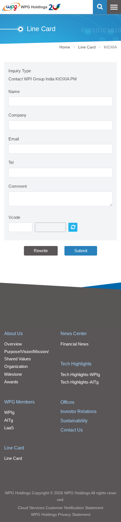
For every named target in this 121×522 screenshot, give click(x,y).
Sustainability (74, 420)
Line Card (87, 47)
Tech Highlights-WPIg (80, 374)
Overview (13, 344)
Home (64, 47)
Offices (67, 402)
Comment (17, 186)
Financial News (74, 344)
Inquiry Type (19, 70)
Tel (11, 162)
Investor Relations (78, 411)
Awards (11, 381)
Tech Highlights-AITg (79, 382)
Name (14, 91)
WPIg (9, 412)
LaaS (9, 427)
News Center (73, 333)
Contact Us (71, 430)
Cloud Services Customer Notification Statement (60, 507)
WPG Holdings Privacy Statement (60, 514)
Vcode (14, 217)
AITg (8, 420)
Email (13, 138)
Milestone (13, 374)
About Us (13, 333)
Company (17, 115)
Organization (16, 366)
